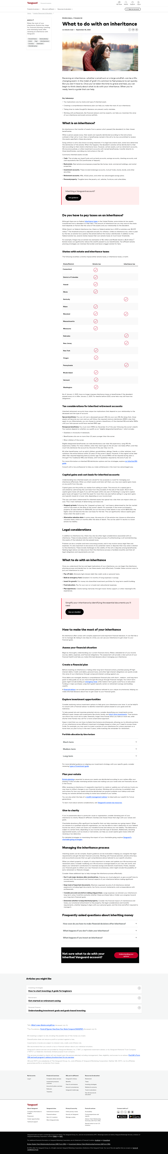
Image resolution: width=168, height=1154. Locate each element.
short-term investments (118, 714)
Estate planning (68, 779)
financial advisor (70, 689)
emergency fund (91, 682)
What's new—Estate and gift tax (43, 1025)
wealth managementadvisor (96, 797)
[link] (129, 29)
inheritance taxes (91, 221)
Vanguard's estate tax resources (110, 803)
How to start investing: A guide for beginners (50, 990)
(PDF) (61, 1029)
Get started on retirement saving (44, 1000)
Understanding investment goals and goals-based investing (56, 1010)
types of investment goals (79, 766)
